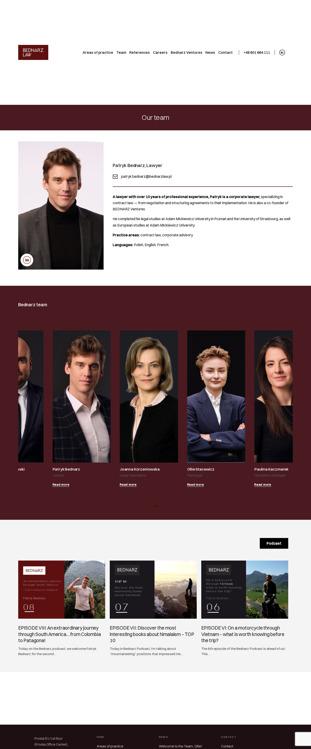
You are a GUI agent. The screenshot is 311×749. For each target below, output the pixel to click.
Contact (227, 746)
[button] (152, 506)
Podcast (274, 543)
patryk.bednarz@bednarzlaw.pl (146, 176)
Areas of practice (110, 746)
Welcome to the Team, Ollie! (180, 746)
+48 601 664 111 (257, 52)
